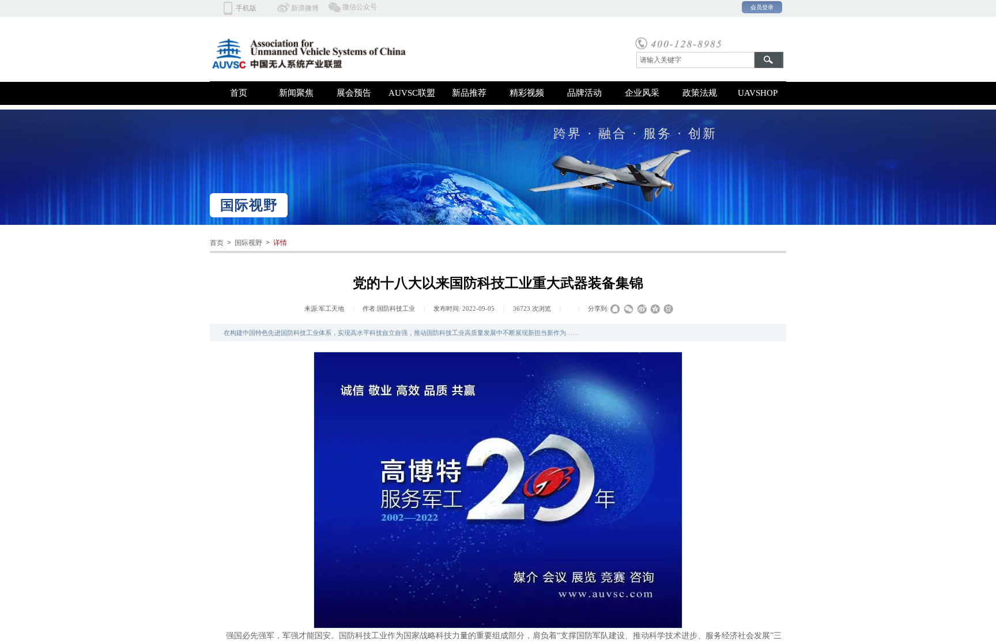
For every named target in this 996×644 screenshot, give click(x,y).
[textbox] (695, 60)
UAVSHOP (758, 92)
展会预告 (354, 92)
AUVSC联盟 (411, 92)
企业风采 (642, 92)
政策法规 (699, 92)
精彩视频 (527, 92)
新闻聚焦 (296, 92)
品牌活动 (584, 92)
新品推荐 (469, 92)
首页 (238, 92)
